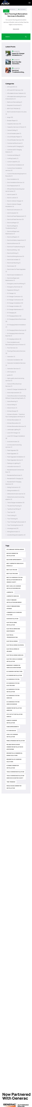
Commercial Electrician (14, 143)
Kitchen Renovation (13, 423)
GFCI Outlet (10, 372)
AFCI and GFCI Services (14, 90)
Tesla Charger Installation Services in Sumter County (15, 777)
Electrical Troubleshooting (15, 246)
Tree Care (10, 512)
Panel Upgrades (11, 453)
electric (17, 51)
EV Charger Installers (13, 306)
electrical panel (11, 213)
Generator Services (13, 368)
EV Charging (10, 313)
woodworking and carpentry (15, 535)
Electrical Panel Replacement (15, 216)
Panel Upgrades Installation (15, 457)
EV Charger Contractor (14, 296)
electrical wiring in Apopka (15, 645)
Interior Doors (11, 408)
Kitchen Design (11, 411)
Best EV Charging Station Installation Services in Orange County (15, 580)
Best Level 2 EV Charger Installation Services (14, 587)
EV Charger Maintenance (14, 309)
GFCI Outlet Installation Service (14, 715)
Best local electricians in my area (16, 112)
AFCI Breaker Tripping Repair (15, 549)
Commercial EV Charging (14, 146)
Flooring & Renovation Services (16, 351)
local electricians (12, 441)
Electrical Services (12, 243)
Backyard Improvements (14, 559)
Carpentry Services (13, 124)
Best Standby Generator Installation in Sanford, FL (17, 64)
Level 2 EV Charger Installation (16, 436)
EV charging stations (13, 339)
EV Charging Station (13, 316)
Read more (16, 29)
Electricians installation (14, 275)
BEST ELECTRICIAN (12, 108)
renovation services (13, 466)
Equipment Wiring (12, 290)
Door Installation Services (14, 182)
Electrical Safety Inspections (15, 240)
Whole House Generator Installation (14, 787)
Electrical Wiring (12, 250)
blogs (8, 117)
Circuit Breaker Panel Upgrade (13, 607)
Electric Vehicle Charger (14, 201)
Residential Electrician (13, 475)
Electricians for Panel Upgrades (16, 269)
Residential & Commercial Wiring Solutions (14, 754)
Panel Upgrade (11, 450)
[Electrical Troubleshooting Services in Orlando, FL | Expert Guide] (8, 70)
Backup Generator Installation (12, 554)
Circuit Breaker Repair (13, 137)
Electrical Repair (12, 222)
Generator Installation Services (16, 363)
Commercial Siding (12, 155)
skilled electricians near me (15, 494)
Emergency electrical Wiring (15, 283)
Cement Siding (11, 130)
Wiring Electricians (12, 531)
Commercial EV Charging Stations (14, 613)
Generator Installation (13, 360)
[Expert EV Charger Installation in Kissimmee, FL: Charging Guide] (8, 53)
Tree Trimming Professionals (15, 522)
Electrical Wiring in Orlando (13, 650)
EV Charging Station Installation (16, 325)
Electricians (10, 266)
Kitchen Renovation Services (15, 426)
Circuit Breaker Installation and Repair (14, 601)
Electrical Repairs (12, 237)
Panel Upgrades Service (14, 460)
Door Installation (12, 618)
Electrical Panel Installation (12, 623)
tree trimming (11, 782)
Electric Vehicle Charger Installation (14, 660)
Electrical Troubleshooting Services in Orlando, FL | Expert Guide (19, 72)
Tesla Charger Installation (14, 502)
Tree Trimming (11, 519)
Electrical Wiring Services (14, 256)
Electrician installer (12, 259)
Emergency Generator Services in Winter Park (14, 666)
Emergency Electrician (13, 287)
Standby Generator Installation (13, 767)
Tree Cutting (11, 515)
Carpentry (10, 592)
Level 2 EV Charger (12, 433)
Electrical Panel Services (14, 219)
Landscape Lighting (13, 429)
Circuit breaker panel (13, 133)
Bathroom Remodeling (13, 102)
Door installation (12, 179)
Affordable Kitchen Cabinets (15, 93)
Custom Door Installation (14, 165)
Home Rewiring (11, 401)
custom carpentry (12, 162)
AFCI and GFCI (11, 87)
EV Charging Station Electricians (16, 319)
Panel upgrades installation (16, 740)
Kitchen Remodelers (13, 420)
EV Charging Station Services (15, 330)
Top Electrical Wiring (13, 509)
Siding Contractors (12, 487)
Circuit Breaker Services (14, 140)
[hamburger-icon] (24, 3)
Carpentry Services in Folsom (15, 127)
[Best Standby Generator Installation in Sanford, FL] (8, 62)
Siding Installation (12, 490)
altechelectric (12, 9)
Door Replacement (12, 186)
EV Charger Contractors (14, 300)
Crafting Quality (12, 158)
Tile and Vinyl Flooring (13, 506)
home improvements (13, 392)
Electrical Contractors (13, 210)
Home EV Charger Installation (15, 389)
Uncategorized (11, 528)
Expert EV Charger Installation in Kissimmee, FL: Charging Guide (18, 56)
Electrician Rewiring (13, 263)
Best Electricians (12, 573)
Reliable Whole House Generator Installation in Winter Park (15, 747)
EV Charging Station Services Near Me (13, 703)
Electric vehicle (11, 198)
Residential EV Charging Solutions (14, 760)
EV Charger (10, 293)
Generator (10, 356)
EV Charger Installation (14, 303)
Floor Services (11, 348)
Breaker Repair (11, 120)
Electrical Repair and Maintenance (13, 630)
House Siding (11, 404)
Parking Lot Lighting (13, 463)
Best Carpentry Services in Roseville (15, 564)
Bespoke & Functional (13, 105)
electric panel (11, 194)
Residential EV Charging (14, 478)
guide (9, 375)
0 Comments (22, 9)
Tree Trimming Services (14, 525)
